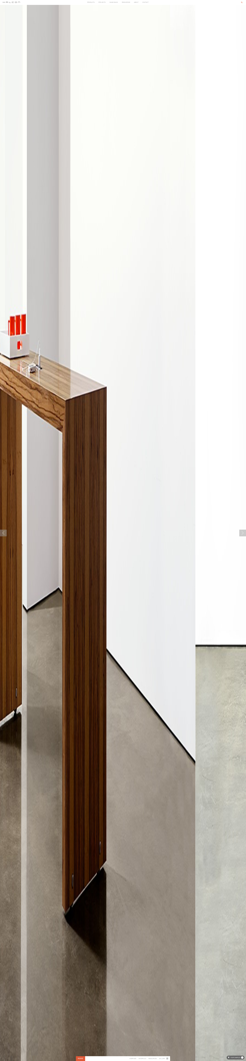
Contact (145, 2)
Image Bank (113, 2)
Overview (133, 1058)
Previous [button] (3, 533)
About (136, 2)
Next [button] (242, 533)
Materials (142, 1058)
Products (91, 2)
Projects (102, 2)
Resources (126, 2)
